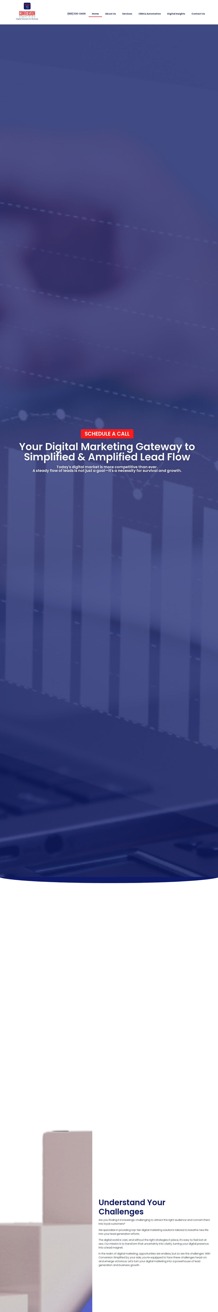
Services (127, 13)
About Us (110, 13)
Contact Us (198, 13)
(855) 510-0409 (76, 13)
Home (95, 13)
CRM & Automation (150, 13)
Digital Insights (176, 13)
